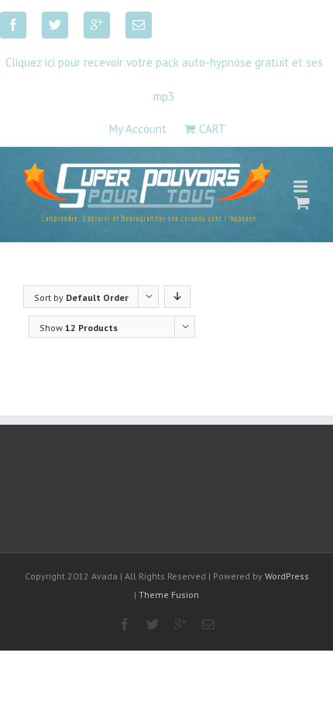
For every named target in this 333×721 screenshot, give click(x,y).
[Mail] (138, 25)
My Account (137, 128)
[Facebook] (13, 25)
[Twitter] (55, 25)
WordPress (287, 576)
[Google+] (97, 25)
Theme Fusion (169, 594)
